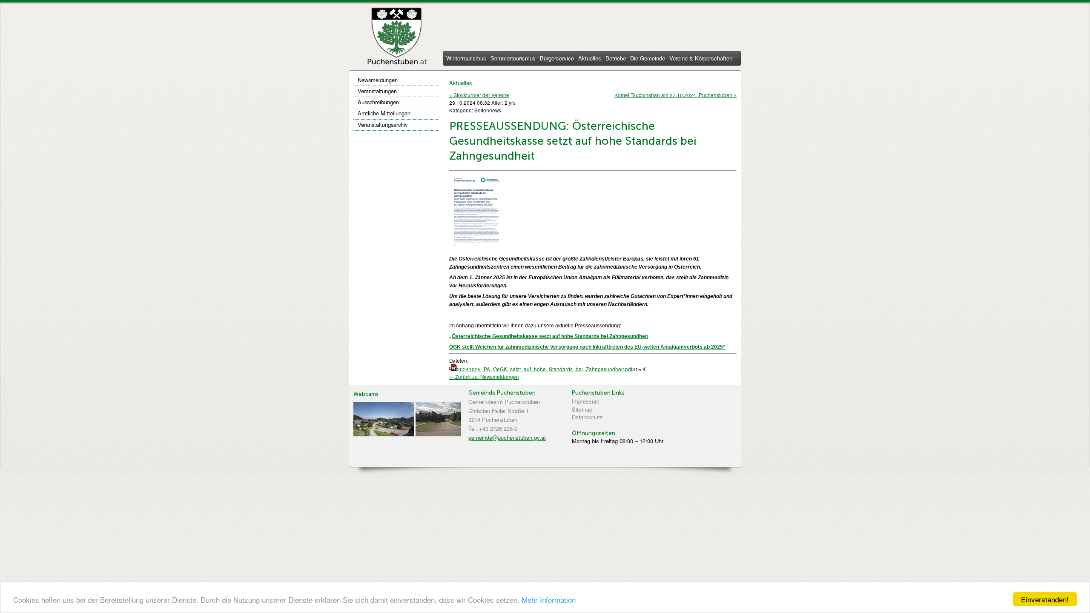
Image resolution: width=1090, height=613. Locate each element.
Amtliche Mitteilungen (384, 113)
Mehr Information (549, 599)
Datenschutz (587, 417)
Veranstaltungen (377, 91)
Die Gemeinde (647, 58)
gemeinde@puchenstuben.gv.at (507, 437)
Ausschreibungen (378, 102)
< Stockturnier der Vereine (479, 95)
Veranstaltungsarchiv (382, 124)
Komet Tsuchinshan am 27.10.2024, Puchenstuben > (675, 95)
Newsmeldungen (378, 80)
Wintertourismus (466, 58)
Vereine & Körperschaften (700, 58)
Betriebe (615, 58)
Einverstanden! (1045, 599)
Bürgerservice (557, 58)
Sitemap (582, 409)
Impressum (586, 401)
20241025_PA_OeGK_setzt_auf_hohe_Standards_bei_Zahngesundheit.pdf (544, 369)
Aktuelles (589, 58)
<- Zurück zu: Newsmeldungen (484, 376)
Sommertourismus (513, 58)
